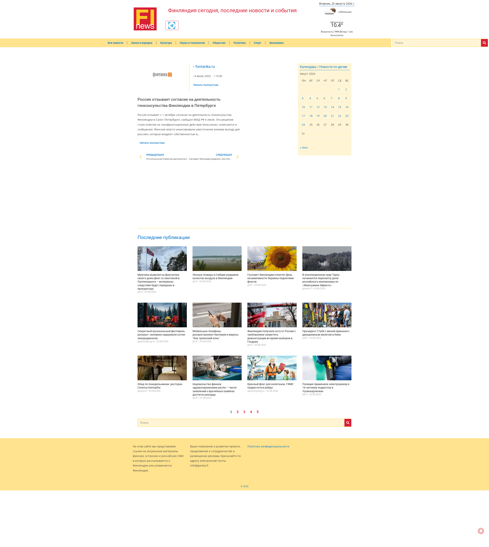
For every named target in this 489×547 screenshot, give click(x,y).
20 (325, 116)
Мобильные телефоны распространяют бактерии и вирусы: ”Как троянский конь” (216, 335)
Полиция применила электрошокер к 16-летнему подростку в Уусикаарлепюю (326, 388)
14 (332, 107)
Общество (219, 42)
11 (311, 107)
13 (325, 107)
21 (332, 116)
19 (318, 116)
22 (339, 116)
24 (303, 124)
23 (346, 116)
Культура (166, 42)
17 (303, 116)
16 (346, 107)
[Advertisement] (189, 195)
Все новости (115, 42)
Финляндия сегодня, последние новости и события (232, 10)
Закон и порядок (141, 42)
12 (318, 107)
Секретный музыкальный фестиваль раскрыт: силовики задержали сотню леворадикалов (161, 335)
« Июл (304, 147)
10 (303, 107)
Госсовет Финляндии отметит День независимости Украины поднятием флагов (270, 278)
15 (339, 107)
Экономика (276, 42)
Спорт (257, 42)
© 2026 (245, 486)
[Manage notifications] (481, 531)
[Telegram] (171, 25)
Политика (239, 42)
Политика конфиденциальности (268, 446)
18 (311, 116)
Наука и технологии (192, 42)
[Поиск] (484, 43)
